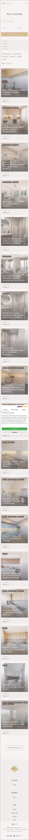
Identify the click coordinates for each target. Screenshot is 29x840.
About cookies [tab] (14, 409)
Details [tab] (23, 409)
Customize (14, 432)
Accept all (14, 428)
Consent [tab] (5, 409)
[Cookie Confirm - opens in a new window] (22, 406)
